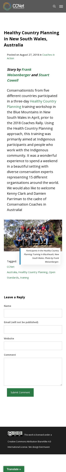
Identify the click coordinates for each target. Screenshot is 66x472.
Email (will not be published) (21, 322)
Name (7, 305)
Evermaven (44, 447)
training (24, 277)
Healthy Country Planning (33, 272)
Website (9, 338)
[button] (61, 6)
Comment (10, 354)
